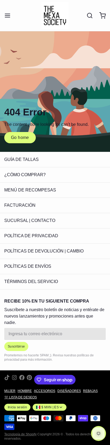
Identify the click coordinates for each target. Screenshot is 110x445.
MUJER (9, 391)
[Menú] (9, 15)
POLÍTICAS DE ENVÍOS (27, 266)
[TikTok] (7, 379)
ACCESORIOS (44, 391)
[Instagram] (14, 379)
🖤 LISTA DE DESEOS (20, 397)
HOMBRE (25, 391)
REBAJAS (90, 391)
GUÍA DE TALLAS (21, 159)
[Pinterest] (29, 379)
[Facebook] (22, 379)
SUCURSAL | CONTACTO (29, 220)
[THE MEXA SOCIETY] (55, 15)
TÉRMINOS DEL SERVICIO (31, 281)
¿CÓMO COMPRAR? (25, 174)
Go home (20, 137)
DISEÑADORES (69, 391)
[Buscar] (87, 15)
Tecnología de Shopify (20, 434)
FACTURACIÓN (20, 205)
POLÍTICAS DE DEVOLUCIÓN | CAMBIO (44, 251)
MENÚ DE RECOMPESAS (30, 190)
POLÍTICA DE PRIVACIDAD (31, 235)
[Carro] (100, 15)
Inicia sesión (17, 407)
